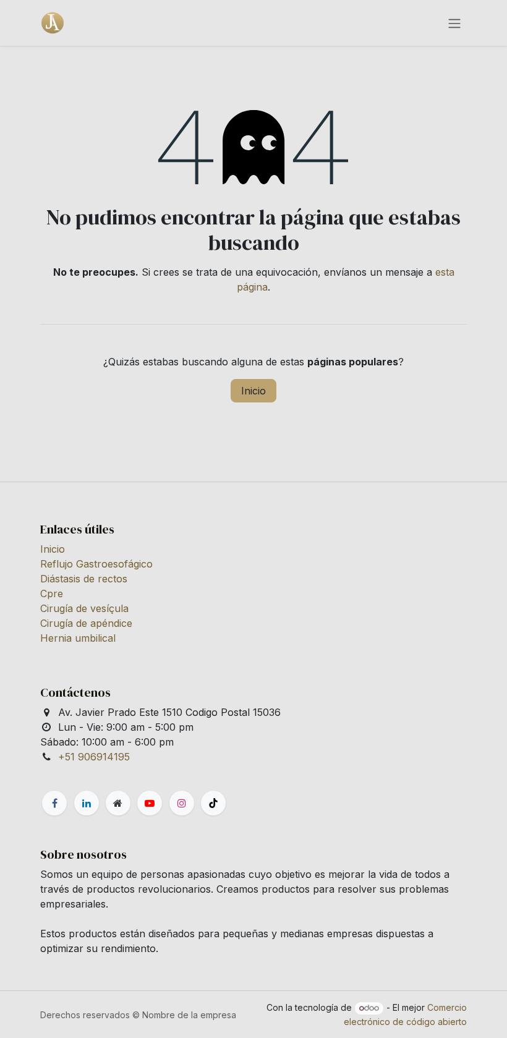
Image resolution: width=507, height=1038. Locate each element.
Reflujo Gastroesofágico (96, 564)
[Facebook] (54, 803)
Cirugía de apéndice (86, 623)
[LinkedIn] (86, 803)
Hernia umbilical (78, 638)
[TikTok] (213, 803)
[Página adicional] (118, 803)
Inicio (253, 391)
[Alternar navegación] (454, 23)
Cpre (51, 593)
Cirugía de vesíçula (84, 608)
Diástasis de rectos (83, 578)
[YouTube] (149, 803)
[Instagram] (181, 803)
